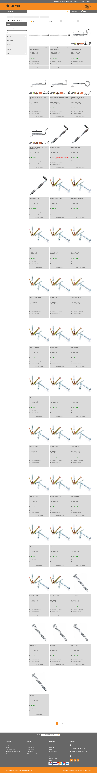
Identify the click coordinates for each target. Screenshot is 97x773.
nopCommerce (87, 770)
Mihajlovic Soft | (74, 770)
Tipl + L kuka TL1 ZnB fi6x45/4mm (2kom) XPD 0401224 (79, 48)
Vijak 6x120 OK (74, 645)
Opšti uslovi (51, 756)
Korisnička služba (52, 758)
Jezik (71, 1)
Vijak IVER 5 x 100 (33, 446)
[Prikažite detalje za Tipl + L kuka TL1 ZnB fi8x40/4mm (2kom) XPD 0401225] (39, 85)
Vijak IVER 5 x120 (75, 446)
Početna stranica (12, 17)
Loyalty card (51, 760)
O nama (50, 745)
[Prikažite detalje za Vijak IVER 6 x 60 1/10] (60, 483)
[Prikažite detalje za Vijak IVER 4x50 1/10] (39, 334)
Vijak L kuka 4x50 (75, 147)
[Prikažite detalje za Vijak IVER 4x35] (60, 285)
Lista (33, 21)
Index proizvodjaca (10, 749)
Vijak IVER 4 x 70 (75, 347)
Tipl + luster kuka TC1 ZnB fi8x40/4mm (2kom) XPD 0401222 (79, 98)
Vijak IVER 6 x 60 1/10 (55, 496)
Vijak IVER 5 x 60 (75, 397)
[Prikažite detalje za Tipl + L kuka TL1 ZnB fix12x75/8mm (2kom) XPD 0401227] (39, 134)
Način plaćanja (30, 749)
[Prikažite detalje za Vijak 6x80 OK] (39, 633)
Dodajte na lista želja (35, 63)
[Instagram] (75, 760)
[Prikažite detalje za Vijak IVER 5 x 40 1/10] (39, 384)
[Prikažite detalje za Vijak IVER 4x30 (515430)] (39, 285)
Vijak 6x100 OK (54, 645)
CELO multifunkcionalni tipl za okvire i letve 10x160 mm (59, 48)
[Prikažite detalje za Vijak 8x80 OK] (39, 682)
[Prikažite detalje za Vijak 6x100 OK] (60, 633)
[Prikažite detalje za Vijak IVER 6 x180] (60, 583)
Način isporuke (30, 747)
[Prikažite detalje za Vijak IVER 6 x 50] (39, 483)
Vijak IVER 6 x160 (33, 595)
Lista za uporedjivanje (11, 753)
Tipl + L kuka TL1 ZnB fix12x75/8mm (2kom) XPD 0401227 (38, 148)
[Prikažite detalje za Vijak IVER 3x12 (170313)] (60, 185)
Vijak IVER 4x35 (54, 297)
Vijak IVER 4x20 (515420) (77, 248)
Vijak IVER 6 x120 (54, 546)
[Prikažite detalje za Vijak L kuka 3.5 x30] (60, 134)
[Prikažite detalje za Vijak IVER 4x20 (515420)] (80, 235)
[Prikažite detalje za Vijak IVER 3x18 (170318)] (80, 185)
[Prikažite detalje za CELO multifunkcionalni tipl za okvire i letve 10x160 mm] (60, 35)
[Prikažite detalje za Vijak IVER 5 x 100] (39, 434)
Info (80, 1)
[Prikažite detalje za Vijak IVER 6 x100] (39, 533)
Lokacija (50, 749)
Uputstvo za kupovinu (32, 745)
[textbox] (46, 11)
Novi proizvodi (9, 745)
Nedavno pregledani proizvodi (13, 751)
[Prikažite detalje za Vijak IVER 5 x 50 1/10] (60, 384)
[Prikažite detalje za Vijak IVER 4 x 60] (60, 334)
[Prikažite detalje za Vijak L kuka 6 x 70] (39, 185)
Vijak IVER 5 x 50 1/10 (55, 397)
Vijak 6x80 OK (32, 645)
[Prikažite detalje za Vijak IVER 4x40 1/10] (80, 285)
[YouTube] (78, 760)
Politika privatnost (52, 751)
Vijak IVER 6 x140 (75, 546)
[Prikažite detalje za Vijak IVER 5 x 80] (60, 434)
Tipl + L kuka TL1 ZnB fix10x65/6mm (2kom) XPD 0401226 (59, 98)
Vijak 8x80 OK (32, 695)
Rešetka (31, 21)
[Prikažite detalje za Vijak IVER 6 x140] (80, 533)
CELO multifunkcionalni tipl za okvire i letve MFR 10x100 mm (38, 48)
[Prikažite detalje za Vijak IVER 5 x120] (80, 434)
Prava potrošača (52, 753)
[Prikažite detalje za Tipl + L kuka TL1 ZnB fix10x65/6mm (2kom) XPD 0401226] (60, 85)
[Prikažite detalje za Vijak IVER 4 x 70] (80, 334)
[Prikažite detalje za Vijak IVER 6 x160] (39, 583)
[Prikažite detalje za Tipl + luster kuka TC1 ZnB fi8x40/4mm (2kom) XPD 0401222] (80, 85)
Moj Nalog (74, 11)
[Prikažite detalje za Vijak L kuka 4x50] (80, 134)
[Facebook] (71, 760)
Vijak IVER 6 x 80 (75, 496)
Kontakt (88, 1)
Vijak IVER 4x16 (54, 248)
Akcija (7, 747)
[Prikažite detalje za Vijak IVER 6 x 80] (80, 483)
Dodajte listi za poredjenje (36, 61)
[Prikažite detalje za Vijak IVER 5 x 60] (80, 384)
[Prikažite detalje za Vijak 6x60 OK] (80, 583)
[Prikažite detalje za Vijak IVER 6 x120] (60, 533)
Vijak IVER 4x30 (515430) (35, 297)
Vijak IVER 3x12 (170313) (56, 198)
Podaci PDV (51, 747)
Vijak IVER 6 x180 (54, 595)
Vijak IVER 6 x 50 (33, 496)
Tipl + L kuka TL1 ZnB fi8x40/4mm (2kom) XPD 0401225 (37, 98)
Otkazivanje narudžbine (33, 753)
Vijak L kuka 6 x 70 (34, 198)
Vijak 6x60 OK (74, 595)
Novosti (76, 1)
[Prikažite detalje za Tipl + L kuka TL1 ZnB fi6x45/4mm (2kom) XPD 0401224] (80, 35)
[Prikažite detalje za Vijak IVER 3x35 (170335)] (39, 235)
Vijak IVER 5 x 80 (54, 446)
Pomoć (83, 1)
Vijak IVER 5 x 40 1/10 (34, 397)
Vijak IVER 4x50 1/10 (34, 347)
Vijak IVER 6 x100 (33, 546)
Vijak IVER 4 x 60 (54, 347)
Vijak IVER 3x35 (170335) (35, 248)
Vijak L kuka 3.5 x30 (55, 147)
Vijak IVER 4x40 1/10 (76, 297)
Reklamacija (30, 751)
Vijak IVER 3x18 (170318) (77, 198)
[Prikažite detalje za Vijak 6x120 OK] (80, 633)
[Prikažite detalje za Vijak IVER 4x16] (60, 235)
